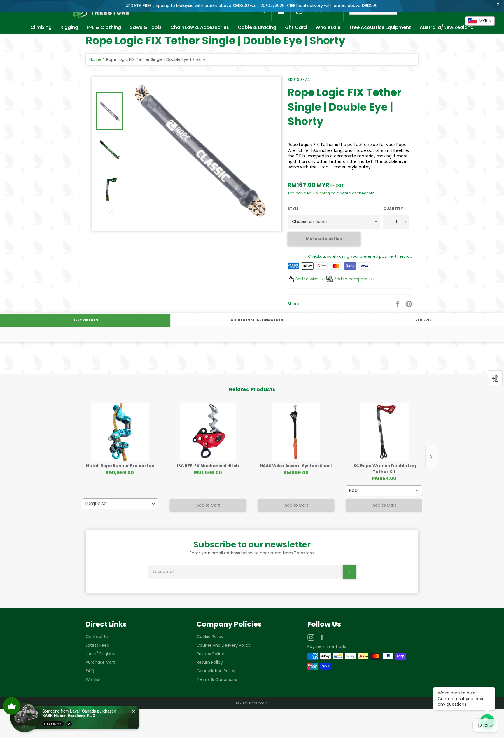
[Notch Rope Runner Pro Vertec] (120, 432)
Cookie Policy (210, 636)
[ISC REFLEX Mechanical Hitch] (208, 432)
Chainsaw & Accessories (199, 27)
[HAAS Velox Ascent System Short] (296, 432)
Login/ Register (101, 654)
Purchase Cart (100, 662)
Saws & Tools (146, 27)
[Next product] (431, 456)
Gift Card (296, 27)
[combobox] (120, 503)
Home (95, 59)
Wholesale (328, 27)
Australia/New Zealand (447, 27)
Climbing (41, 27)
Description (85, 320)
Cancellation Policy (216, 671)
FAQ (90, 671)
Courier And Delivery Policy (224, 645)
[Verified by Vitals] (69, 723)
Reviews (423, 320)
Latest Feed (97, 645)
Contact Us (97, 636)
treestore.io (258, 703)
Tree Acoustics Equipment (380, 27)
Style (293, 208)
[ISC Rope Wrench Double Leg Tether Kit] (384, 432)
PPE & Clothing (104, 27)
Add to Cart (208, 505)
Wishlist (93, 679)
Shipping (321, 193)
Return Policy (210, 662)
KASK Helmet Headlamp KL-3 (68, 715)
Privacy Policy (210, 654)
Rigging (69, 27)
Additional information (257, 320)
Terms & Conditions (217, 679)
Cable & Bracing (257, 27)
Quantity (393, 208)
